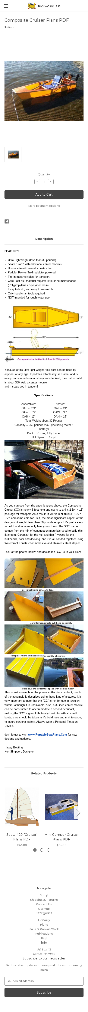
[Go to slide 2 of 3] (41, 850)
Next (78, 812)
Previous (5, 812)
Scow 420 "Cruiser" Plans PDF (22, 837)
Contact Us (44, 904)
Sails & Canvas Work (44, 929)
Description (44, 239)
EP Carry (44, 920)
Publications (44, 933)
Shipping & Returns (44, 900)
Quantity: (44, 174)
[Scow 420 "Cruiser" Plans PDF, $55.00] (22, 806)
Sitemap (44, 909)
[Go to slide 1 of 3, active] (35, 850)
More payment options (44, 206)
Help (44, 938)
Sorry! (44, 895)
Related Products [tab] (44, 773)
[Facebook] (6, 222)
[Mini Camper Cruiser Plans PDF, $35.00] (61, 806)
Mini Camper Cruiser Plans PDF (61, 837)
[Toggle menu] (6, 6)
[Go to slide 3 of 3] (48, 850)
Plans (44, 924)
